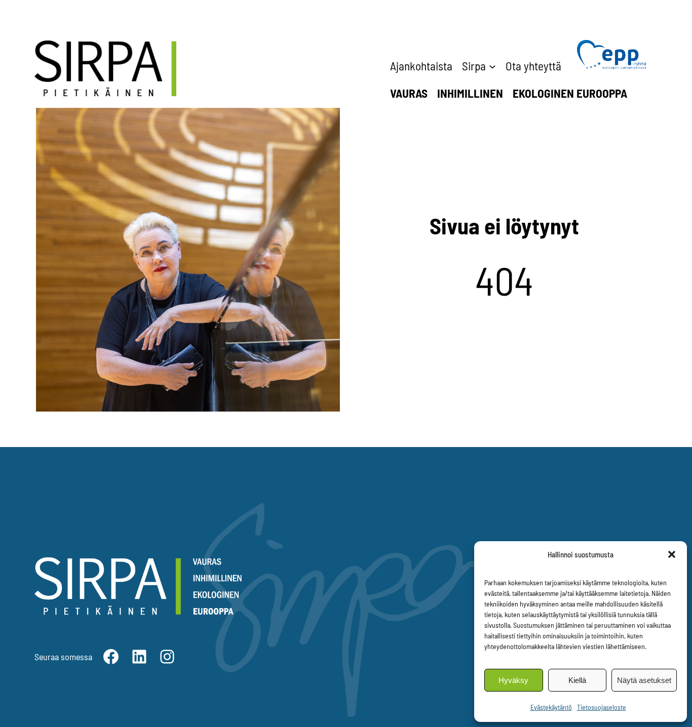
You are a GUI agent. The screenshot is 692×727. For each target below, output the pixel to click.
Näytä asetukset (644, 680)
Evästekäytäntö (551, 707)
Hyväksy (513, 680)
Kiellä (577, 680)
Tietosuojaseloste (601, 707)
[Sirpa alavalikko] (492, 65)
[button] (672, 554)
